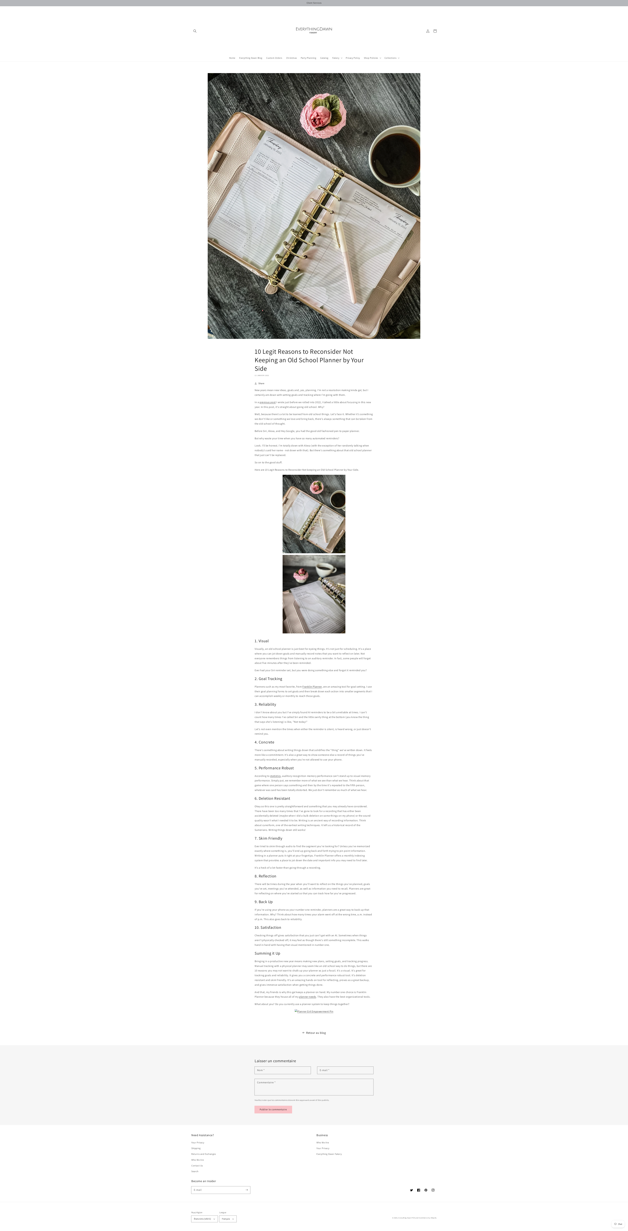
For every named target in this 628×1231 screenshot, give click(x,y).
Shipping (196, 1148)
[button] (195, 31)
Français (226, 1218)
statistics (275, 776)
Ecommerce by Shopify (428, 1218)
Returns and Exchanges (203, 1153)
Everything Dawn (404, 1218)
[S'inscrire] (246, 1190)
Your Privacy (197, 1142)
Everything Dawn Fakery (329, 1153)
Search (195, 1171)
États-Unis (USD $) (202, 1218)
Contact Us (197, 1165)
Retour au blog (316, 1033)
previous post (268, 402)
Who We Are (197, 1159)
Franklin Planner (312, 686)
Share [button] (261, 383)
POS (413, 1218)
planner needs (307, 996)
